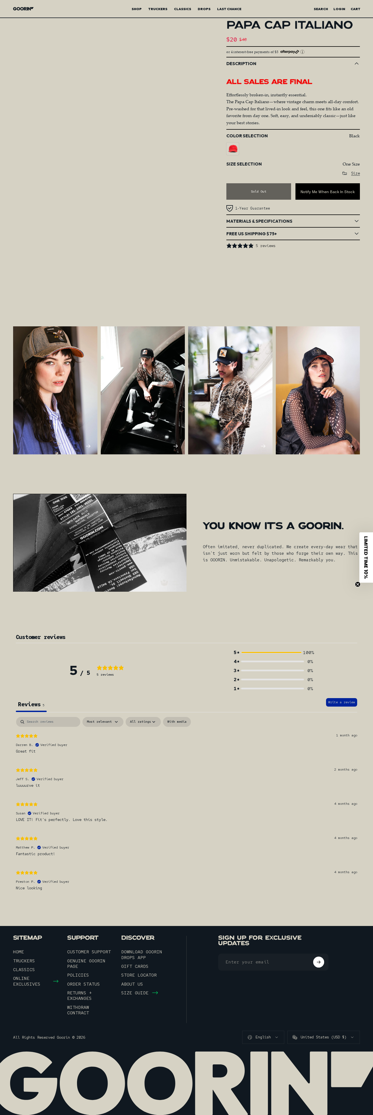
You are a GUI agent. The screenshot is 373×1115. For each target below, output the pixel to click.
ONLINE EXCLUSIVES (26, 981)
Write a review (341, 702)
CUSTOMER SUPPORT (89, 951)
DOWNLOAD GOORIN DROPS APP (141, 954)
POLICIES (78, 975)
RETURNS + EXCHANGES (79, 995)
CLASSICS (24, 969)
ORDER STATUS (83, 984)
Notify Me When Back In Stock (327, 191)
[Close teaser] (357, 584)
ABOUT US (132, 984)
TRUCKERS (24, 960)
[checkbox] (177, 722)
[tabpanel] (186, 806)
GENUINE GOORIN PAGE (86, 963)
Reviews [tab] (31, 704)
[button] (273, 652)
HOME (18, 951)
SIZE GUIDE (135, 992)
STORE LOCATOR (139, 975)
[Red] (232, 149)
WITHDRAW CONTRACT (78, 1010)
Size (355, 173)
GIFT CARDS (135, 966)
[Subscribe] (318, 962)
